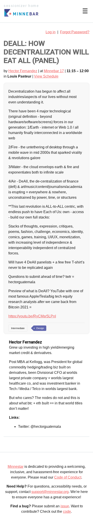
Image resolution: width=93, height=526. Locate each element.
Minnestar (15, 466)
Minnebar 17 (54, 71)
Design (40, 328)
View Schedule (46, 76)
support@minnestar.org (50, 492)
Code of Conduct (67, 477)
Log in (51, 32)
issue (64, 506)
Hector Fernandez (22, 71)
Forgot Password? (74, 32)
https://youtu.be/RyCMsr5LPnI (32, 316)
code (67, 511)
